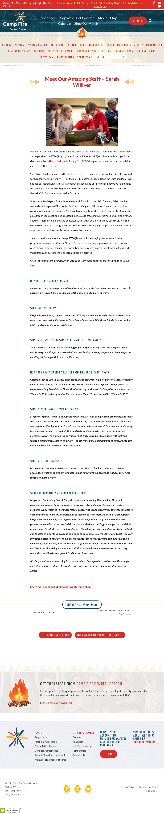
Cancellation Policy (45, 746)
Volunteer (77, 741)
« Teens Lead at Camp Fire (55, 635)
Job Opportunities (82, 746)
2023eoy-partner (38, 45)
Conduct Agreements (46, 750)
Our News (39, 51)
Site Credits (151, 791)
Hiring (110, 45)
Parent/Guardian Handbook (50, 755)
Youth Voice (84, 57)
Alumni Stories (77, 45)
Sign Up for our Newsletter (56, 702)
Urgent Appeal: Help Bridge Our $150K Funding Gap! (88, 2)
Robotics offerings (54, 161)
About (102, 18)
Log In (109, 754)
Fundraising (96, 45)
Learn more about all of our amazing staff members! (61, 586)
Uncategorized (65, 57)
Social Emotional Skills (141, 51)
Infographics (154, 45)
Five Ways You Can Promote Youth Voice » (100, 635)
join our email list (145, 742)
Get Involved (85, 18)
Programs (66, 18)
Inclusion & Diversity (130, 45)
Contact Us (78, 755)
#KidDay (6, 45)
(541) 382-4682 (12, 794)
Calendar (64, 23)
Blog (113, 18)
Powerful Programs (77, 51)
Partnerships (79, 750)
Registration (41, 737)
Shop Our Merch (86, 23)
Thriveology (45, 57)
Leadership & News (19, 51)
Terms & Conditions (148, 787)
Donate (137, 21)
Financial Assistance (46, 741)
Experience (47, 18)
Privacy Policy (127, 787)
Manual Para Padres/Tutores (50, 759)
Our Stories (55, 51)
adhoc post (58, 45)
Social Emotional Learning (108, 51)
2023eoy (19, 45)
